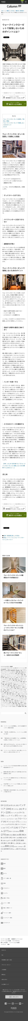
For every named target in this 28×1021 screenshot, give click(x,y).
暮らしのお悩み (15, 535)
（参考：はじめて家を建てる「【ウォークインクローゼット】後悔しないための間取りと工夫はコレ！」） (13, 466)
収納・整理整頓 (7, 535)
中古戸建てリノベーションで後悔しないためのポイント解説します (15, 784)
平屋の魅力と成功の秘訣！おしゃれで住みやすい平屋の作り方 (15, 790)
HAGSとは (4, 950)
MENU (19, 6)
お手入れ (14, 805)
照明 (9, 846)
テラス (6, 816)
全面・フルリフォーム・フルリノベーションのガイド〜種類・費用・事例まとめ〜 (13, 671)
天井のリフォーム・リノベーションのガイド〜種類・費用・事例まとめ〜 (13, 679)
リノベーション (10, 537)
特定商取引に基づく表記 (7, 959)
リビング (11, 827)
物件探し (16, 846)
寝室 (22, 838)
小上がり (9, 840)
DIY (5, 805)
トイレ (13, 815)
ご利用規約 (4, 969)
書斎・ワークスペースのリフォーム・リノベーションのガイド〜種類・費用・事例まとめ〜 (14, 694)
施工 (7, 843)
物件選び (21, 846)
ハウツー (22, 816)
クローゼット (9, 539)
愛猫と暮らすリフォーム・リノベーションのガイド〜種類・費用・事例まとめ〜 (13, 701)
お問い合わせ (4, 979)
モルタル (13, 824)
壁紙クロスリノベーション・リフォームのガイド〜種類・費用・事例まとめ (13, 685)
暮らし (15, 843)
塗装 (16, 835)
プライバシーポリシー (6, 964)
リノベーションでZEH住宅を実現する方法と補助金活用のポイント (15, 766)
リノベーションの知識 (6, 940)
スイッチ (15, 813)
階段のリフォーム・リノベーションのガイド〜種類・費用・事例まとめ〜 (13, 703)
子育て (15, 838)
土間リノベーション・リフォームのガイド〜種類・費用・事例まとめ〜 (13, 693)
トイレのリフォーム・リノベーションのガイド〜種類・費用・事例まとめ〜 (13, 692)
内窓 (17, 831)
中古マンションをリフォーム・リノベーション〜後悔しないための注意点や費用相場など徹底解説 (13, 670)
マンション (13, 821)
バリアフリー (4, 819)
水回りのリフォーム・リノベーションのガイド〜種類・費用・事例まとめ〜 (13, 686)
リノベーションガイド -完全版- (7, 666)
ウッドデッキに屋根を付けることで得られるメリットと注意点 (15, 778)
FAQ (2, 955)
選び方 (20, 849)
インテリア (3, 944)
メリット (22, 822)
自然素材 (8, 849)
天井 (8, 837)
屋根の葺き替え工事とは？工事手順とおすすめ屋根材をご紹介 (15, 772)
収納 (5, 537)
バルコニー (12, 819)
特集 (8, 944)
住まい (12, 831)
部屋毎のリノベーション (17, 939)
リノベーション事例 (5, 939)
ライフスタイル (16, 940)
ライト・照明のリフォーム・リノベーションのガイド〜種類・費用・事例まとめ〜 (13, 682)
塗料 (9, 835)
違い (14, 849)
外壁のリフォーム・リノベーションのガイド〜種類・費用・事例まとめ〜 (13, 704)
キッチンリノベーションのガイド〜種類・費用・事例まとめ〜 (14, 673)
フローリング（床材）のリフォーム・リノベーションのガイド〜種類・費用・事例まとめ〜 (13, 678)
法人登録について (5, 984)
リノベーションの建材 (14, 942)
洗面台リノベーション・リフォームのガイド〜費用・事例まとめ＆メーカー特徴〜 (13, 688)
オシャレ (16, 809)
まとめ (5, 126)
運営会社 (3, 974)
